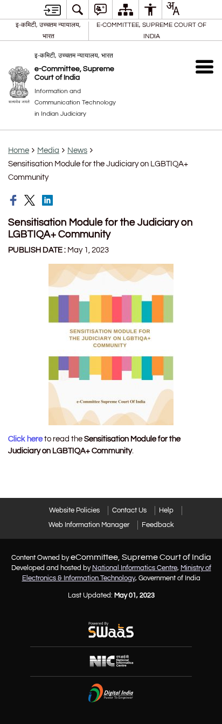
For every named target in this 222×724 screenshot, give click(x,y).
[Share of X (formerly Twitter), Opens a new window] (30, 200)
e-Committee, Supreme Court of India (151, 30)
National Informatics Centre (134, 568)
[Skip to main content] (52, 9)
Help (166, 510)
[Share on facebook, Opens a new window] (14, 200)
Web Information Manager (88, 525)
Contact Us (129, 510)
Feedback (158, 525)
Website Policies (74, 510)
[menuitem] (77, 9)
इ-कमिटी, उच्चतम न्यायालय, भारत (48, 30)
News (77, 150)
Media (48, 150)
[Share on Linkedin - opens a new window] (48, 200)
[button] (204, 66)
